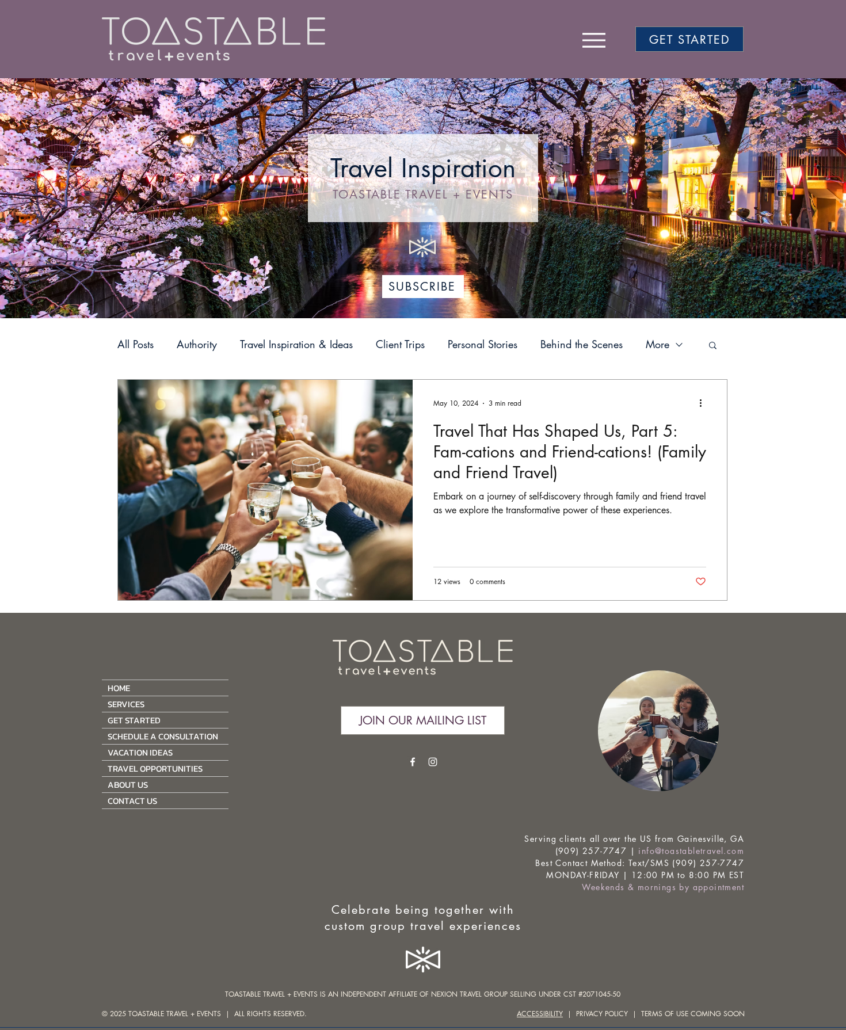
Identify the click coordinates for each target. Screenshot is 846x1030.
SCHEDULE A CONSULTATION (163, 736)
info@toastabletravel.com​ (691, 850)
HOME (119, 688)
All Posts (135, 344)
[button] (712, 346)
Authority (197, 344)
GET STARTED (134, 720)
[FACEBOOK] (412, 762)
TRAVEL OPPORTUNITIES (155, 768)
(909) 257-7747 (591, 850)
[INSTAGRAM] (433, 762)
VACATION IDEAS (140, 752)
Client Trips (400, 344)
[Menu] (593, 40)
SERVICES (126, 704)
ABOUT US (128, 784)
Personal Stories (482, 344)
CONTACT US (132, 800)
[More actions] (704, 403)
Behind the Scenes (581, 344)
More (657, 344)
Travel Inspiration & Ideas (296, 344)
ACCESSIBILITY (540, 1013)
